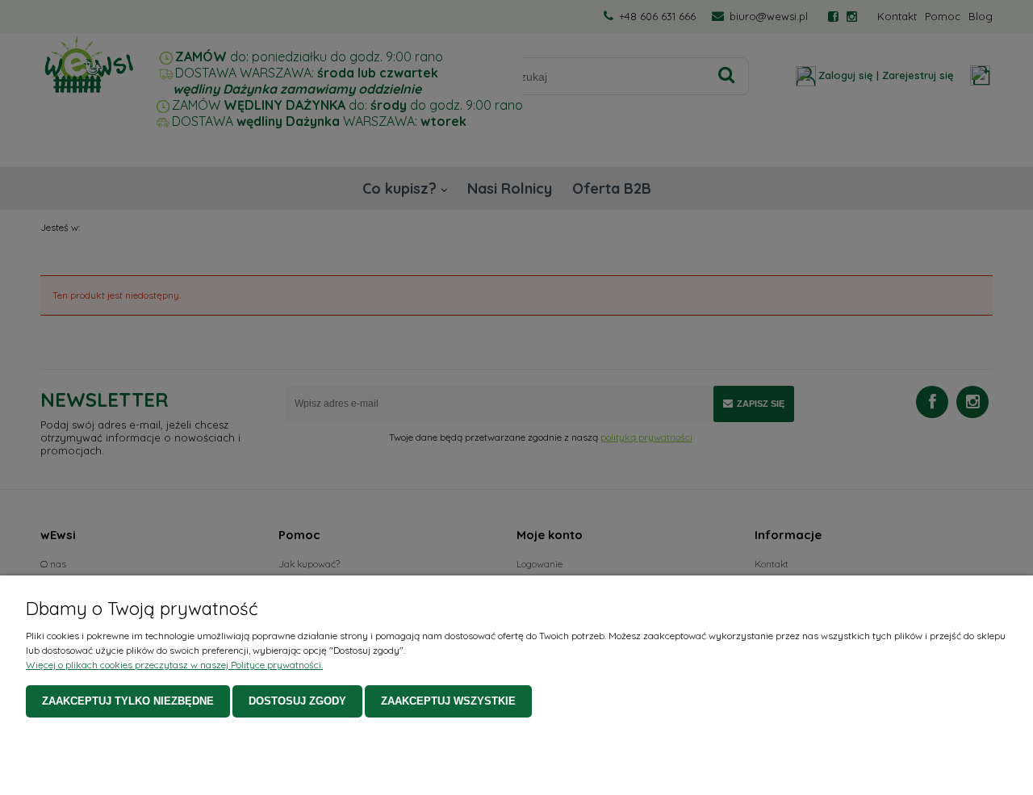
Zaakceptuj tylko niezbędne (128, 701)
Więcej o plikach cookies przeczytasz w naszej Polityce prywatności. (174, 665)
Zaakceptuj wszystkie (448, 701)
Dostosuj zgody (297, 701)
